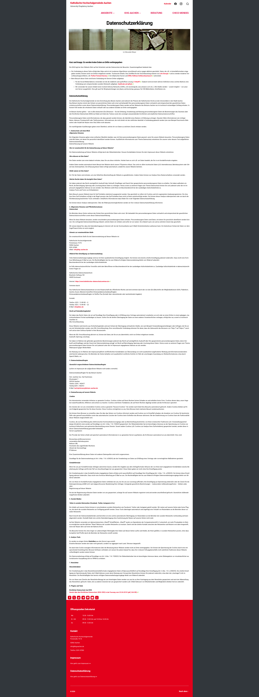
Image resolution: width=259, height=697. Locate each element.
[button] (69, 597)
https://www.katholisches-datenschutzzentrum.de (92, 281)
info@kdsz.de (78, 307)
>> (90, 663)
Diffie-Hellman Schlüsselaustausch (140, 76)
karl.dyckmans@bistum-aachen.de (86, 388)
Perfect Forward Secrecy (99, 76)
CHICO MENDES (180, 13)
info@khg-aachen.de (81, 249)
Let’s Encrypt (164, 74)
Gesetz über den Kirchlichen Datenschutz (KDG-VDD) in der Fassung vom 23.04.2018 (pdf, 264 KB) (103, 592)
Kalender (167, 4)
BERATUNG (156, 13)
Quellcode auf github (125, 84)
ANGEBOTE (106, 13)
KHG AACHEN (131, 13)
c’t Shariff (136, 82)
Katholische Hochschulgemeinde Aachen (90, 3)
